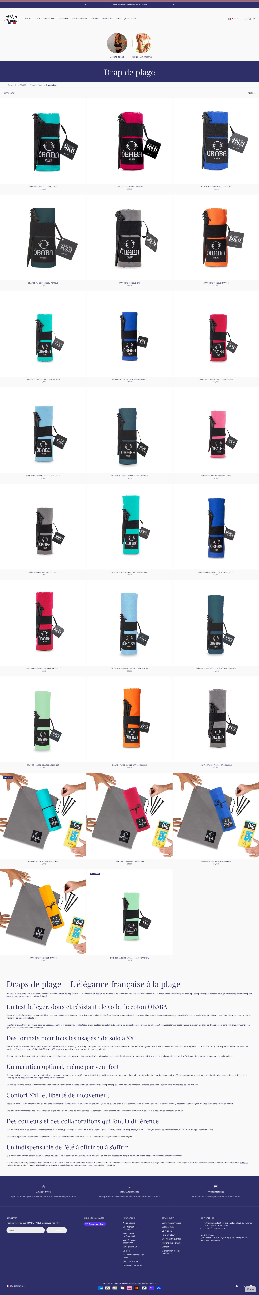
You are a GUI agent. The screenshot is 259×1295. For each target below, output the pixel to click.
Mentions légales (130, 1261)
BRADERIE (95, 19)
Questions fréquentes (171, 1239)
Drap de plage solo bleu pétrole (43, 283)
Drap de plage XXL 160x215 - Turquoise (43, 380)
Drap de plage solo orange (216, 283)
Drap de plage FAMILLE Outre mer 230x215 (216, 572)
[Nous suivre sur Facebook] (237, 1286)
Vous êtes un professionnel (129, 1234)
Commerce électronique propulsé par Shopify (138, 1283)
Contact (165, 1247)
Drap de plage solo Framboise (129, 187)
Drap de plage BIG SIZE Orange (43, 958)
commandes (98, 1218)
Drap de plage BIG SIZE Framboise (129, 862)
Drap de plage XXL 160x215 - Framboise (216, 380)
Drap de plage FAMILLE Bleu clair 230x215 (129, 669)
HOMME (28, 19)
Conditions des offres (132, 1265)
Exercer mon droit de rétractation (171, 1252)
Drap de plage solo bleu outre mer (216, 187)
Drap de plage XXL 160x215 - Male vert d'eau (129, 958)
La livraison (167, 1231)
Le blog (126, 1251)
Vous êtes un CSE (131, 1247)
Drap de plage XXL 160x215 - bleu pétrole (129, 476)
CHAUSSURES (48, 19)
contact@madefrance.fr (214, 1228)
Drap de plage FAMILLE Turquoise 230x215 (129, 572)
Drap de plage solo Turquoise (43, 187)
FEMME (37, 19)
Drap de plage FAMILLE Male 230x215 (43, 765)
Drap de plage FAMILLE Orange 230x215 (129, 765)
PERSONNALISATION (79, 19)
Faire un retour (168, 1235)
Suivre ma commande (171, 1223)
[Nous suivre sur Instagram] (244, 1286)
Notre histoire (129, 1223)
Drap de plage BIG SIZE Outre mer (216, 862)
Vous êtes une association (129, 1241)
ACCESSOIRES (62, 19)
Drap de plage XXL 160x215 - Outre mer (129, 380)
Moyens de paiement (171, 1243)
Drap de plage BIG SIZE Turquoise (43, 862)
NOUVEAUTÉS (107, 19)
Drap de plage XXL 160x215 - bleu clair (43, 476)
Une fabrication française (130, 1228)
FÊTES (118, 19)
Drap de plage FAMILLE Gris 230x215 (216, 765)
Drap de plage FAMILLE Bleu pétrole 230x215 (216, 669)
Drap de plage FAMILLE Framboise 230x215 (43, 669)
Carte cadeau (168, 1227)
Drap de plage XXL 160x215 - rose (216, 476)
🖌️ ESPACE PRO (130, 19)
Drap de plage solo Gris (129, 283)
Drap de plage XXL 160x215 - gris (43, 572)
